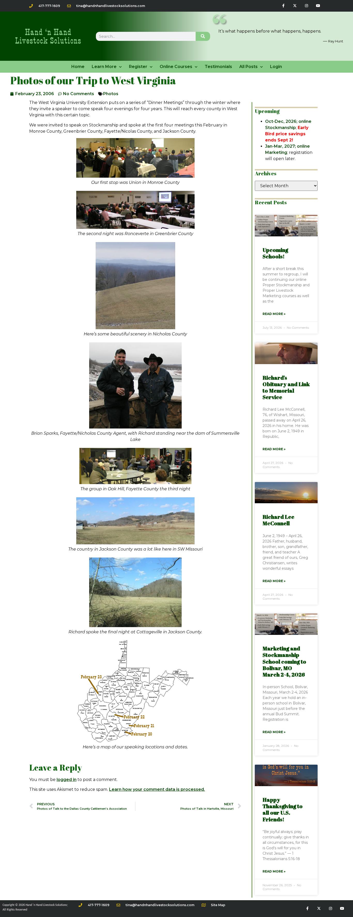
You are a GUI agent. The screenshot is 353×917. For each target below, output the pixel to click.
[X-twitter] (295, 6)
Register (138, 66)
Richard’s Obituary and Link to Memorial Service (286, 387)
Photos (110, 93)
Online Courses (176, 66)
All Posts (248, 66)
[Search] (203, 36)
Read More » (274, 314)
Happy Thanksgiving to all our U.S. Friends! (283, 809)
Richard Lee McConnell (278, 520)
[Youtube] (318, 6)
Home (78, 66)
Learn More (104, 66)
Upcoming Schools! (275, 253)
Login (276, 66)
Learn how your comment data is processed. (157, 789)
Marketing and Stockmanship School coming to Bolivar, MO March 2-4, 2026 (284, 661)
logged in (66, 779)
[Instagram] (306, 6)
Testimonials (218, 66)
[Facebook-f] (283, 6)
